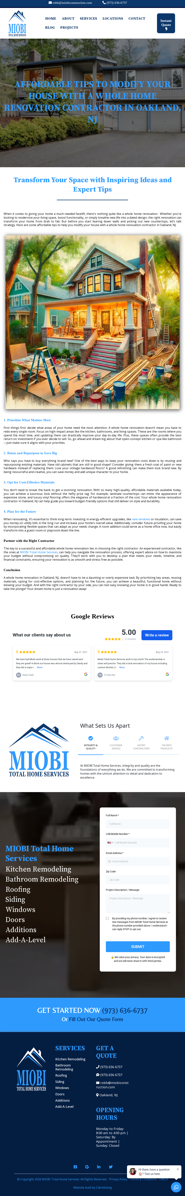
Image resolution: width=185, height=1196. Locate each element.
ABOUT (68, 18)
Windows (20, 909)
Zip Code (111, 871)
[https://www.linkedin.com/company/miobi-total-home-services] (98, 1165)
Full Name (112, 815)
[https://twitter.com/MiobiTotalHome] (110, 1165)
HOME (50, 18)
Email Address (114, 853)
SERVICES (88, 18)
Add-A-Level (25, 940)
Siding (15, 899)
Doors (15, 919)
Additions (20, 929)
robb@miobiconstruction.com (72, 3)
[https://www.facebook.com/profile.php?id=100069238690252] (75, 1165)
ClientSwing (104, 1188)
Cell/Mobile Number (118, 834)
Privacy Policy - (119, 1179)
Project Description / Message (122, 889)
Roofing (17, 889)
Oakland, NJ (109, 1095)
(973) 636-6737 (117, 3)
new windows (141, 519)
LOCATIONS (112, 18)
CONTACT (136, 18)
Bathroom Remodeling (41, 879)
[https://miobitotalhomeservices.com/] (17, 23)
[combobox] (110, 842)
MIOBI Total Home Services (39, 552)
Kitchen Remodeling (38, 869)
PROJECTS (69, 27)
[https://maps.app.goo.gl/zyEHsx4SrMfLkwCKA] (86, 1165)
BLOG (50, 27)
